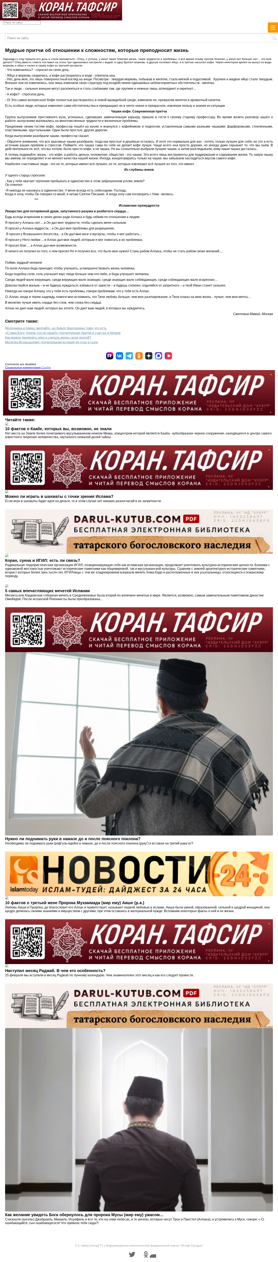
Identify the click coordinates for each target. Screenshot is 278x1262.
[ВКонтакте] (119, 355)
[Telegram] (129, 355)
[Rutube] (109, 355)
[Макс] (158, 355)
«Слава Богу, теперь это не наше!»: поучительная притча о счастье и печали (62, 333)
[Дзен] (148, 355)
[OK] (139, 355)
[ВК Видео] (168, 355)
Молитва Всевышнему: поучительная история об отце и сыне (51, 342)
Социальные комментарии (28, 367)
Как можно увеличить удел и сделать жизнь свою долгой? (48, 337)
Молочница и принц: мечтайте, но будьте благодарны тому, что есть (55, 328)
